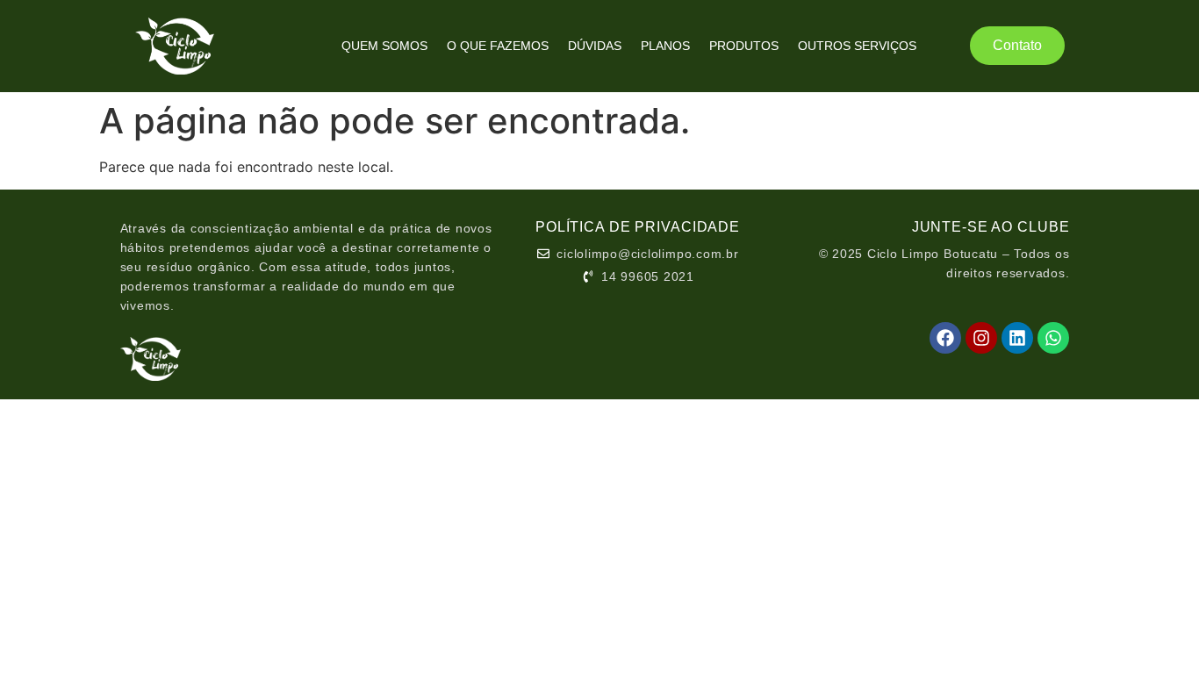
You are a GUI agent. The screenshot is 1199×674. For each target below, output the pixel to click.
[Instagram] (981, 338)
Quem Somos (384, 46)
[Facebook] (945, 338)
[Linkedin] (1017, 338)
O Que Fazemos (498, 46)
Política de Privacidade (637, 226)
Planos (665, 46)
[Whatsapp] (1053, 338)
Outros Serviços (857, 46)
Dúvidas (594, 46)
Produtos (744, 46)
